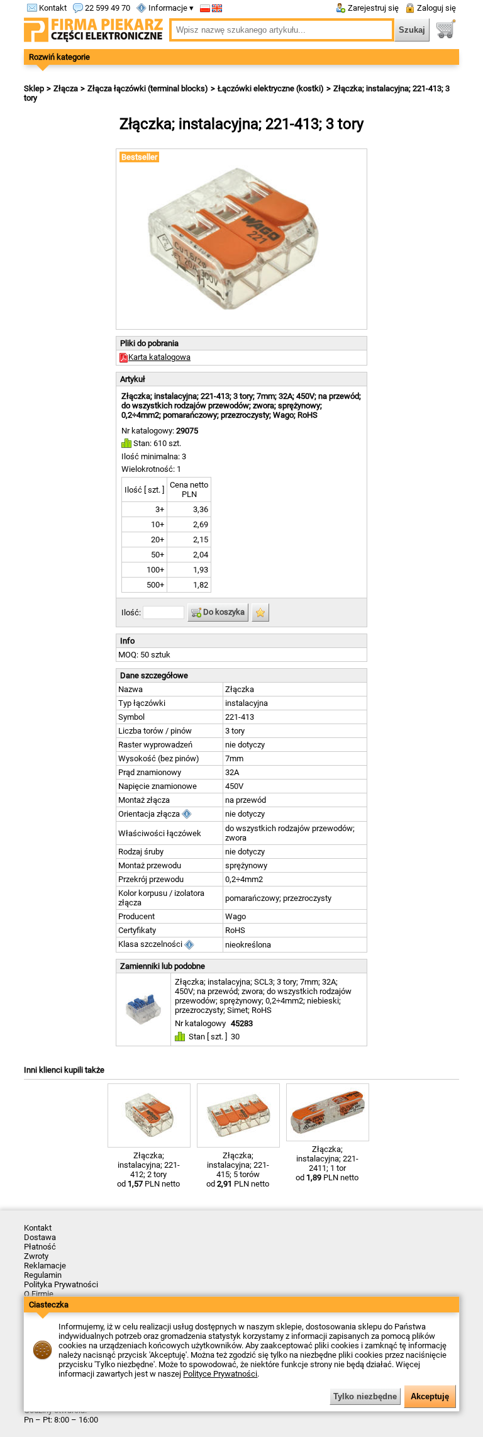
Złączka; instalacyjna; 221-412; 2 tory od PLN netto (148, 1169)
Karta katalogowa (159, 357)
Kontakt (52, 8)
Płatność (40, 1246)
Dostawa (40, 1237)
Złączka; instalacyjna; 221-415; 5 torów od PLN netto (237, 1169)
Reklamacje (45, 1265)
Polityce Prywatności (220, 1373)
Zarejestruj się (372, 8)
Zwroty (36, 1256)
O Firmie (38, 1294)
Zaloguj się (435, 8)
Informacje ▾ (170, 8)
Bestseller (139, 157)
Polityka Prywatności (61, 1284)
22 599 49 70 (106, 8)
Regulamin (43, 1275)
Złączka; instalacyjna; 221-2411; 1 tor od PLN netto (327, 1163)
